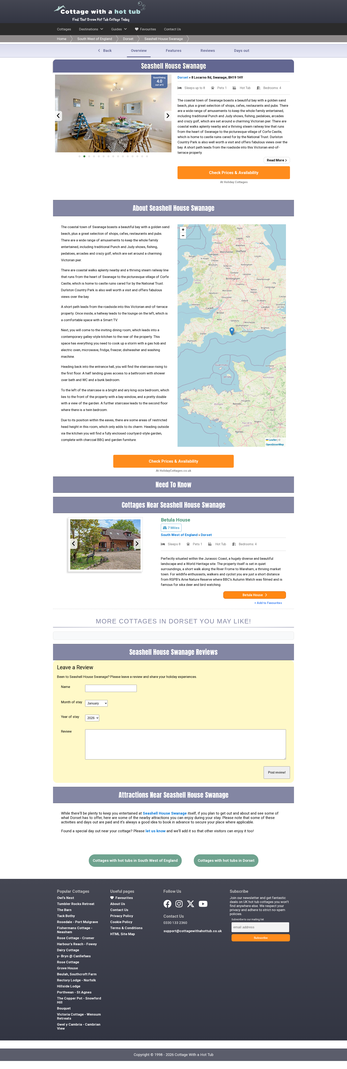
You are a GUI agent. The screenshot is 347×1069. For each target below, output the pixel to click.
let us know (155, 831)
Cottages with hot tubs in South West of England (135, 860)
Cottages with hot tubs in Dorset (226, 860)
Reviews (208, 50)
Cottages (64, 29)
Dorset (128, 39)
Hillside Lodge (68, 986)
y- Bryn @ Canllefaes (74, 956)
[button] (79, 156)
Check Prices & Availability (233, 172)
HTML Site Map (122, 934)
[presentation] (58, 116)
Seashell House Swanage (163, 39)
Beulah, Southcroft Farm (77, 974)
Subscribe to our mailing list (248, 919)
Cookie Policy (121, 922)
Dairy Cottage (68, 950)
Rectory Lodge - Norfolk (76, 980)
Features (173, 50)
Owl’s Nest (65, 898)
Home (61, 39)
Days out (241, 50)
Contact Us (172, 29)
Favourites (147, 29)
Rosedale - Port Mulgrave (77, 922)
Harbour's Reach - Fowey (77, 944)
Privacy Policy (121, 916)
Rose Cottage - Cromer (75, 938)
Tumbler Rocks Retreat (75, 904)
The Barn (64, 910)
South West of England (94, 39)
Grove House (67, 968)
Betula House (175, 520)
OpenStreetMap (275, 444)
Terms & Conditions (126, 928)
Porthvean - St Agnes (74, 992)
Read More (276, 160)
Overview (139, 50)
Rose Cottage (68, 962)
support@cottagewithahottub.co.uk (192, 931)
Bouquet (64, 1008)
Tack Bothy (66, 916)
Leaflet (272, 440)
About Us (117, 904)
